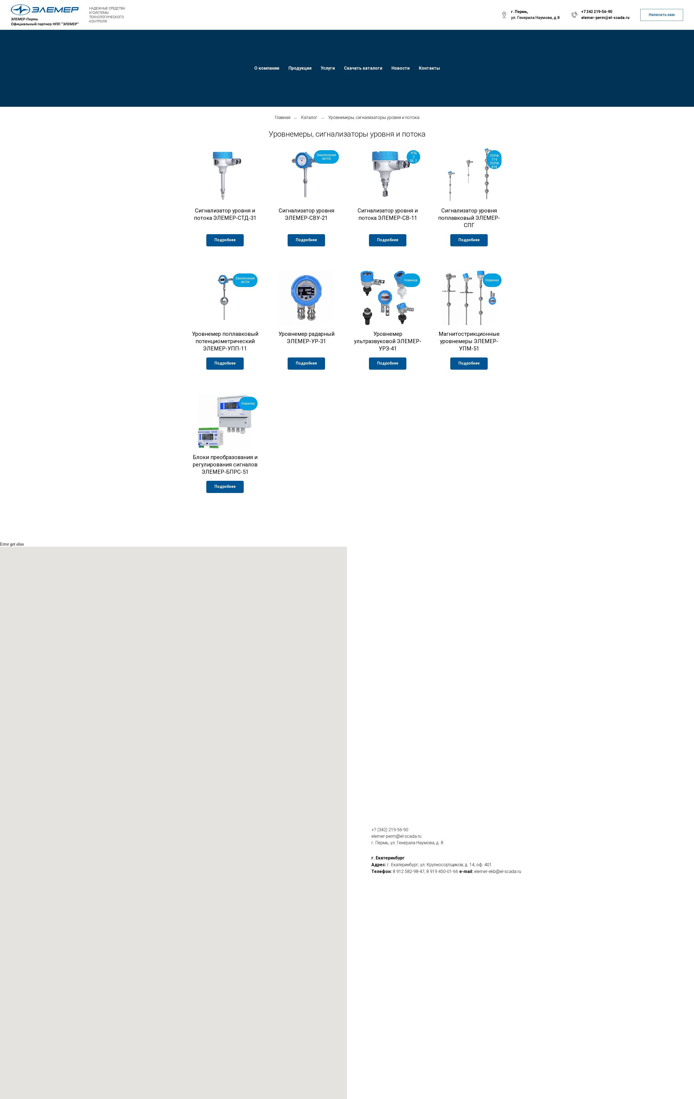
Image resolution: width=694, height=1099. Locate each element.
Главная (282, 117)
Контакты (429, 68)
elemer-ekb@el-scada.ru (497, 871)
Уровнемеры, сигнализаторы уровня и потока (373, 117)
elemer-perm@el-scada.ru (605, 17)
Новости (400, 68)
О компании (266, 68)
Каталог (309, 117)
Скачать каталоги (363, 68)
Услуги (328, 68)
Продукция (299, 68)
